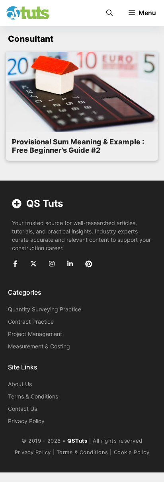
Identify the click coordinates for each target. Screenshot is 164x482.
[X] (33, 263)
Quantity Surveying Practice (44, 309)
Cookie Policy (132, 452)
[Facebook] (15, 263)
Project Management (35, 333)
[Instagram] (52, 263)
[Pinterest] (88, 264)
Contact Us (22, 408)
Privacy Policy (26, 421)
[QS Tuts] (27, 13)
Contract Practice (31, 321)
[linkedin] (70, 263)
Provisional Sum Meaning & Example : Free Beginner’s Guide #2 (78, 146)
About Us (20, 384)
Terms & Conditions (33, 396)
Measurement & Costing (39, 346)
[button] (109, 13)
